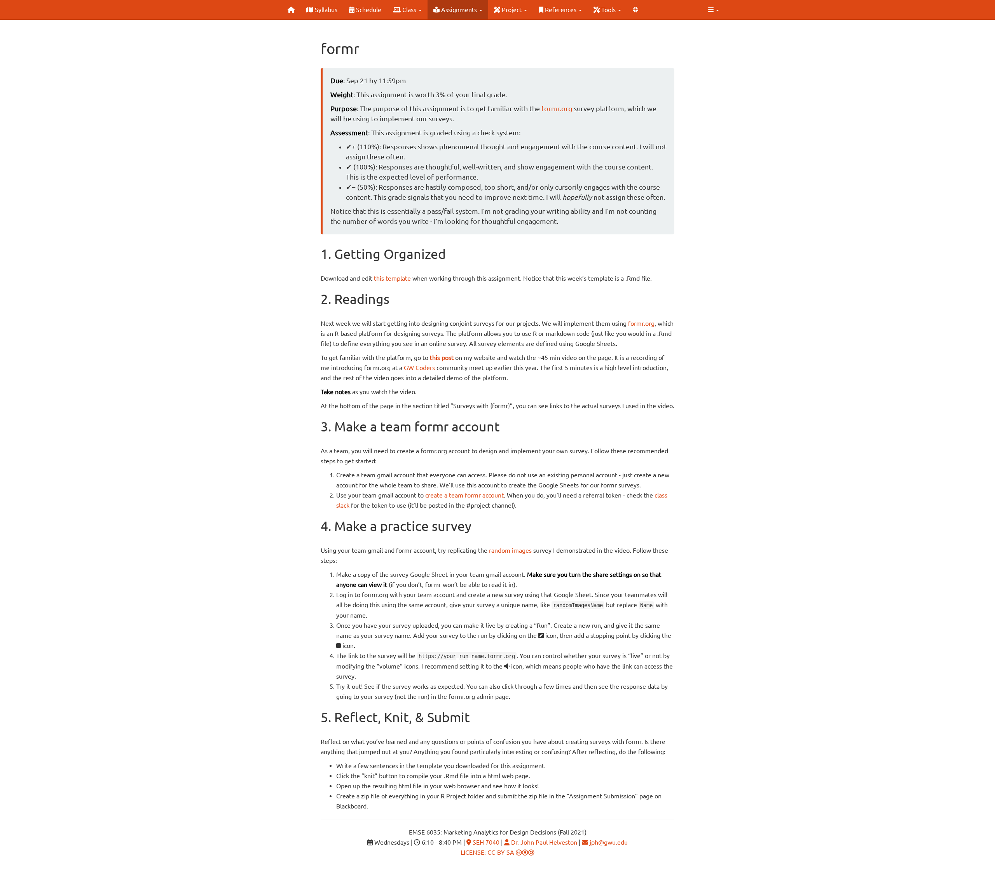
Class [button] (409, 9)
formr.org (556, 108)
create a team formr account (464, 495)
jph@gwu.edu (608, 842)
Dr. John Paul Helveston (543, 842)
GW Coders (419, 367)
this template (392, 278)
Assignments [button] (459, 9)
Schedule (367, 9)
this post (442, 357)
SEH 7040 (485, 842)
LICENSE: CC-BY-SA (488, 852)
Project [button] (511, 9)
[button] (713, 9)
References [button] (560, 9)
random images (510, 550)
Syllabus (325, 9)
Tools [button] (608, 9)
